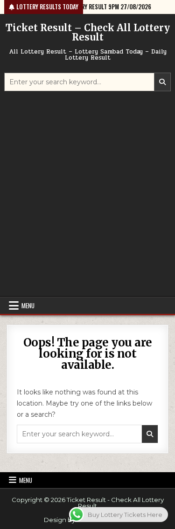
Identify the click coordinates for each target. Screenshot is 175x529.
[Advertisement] (87, 195)
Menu (28, 305)
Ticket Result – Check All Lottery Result (88, 32)
